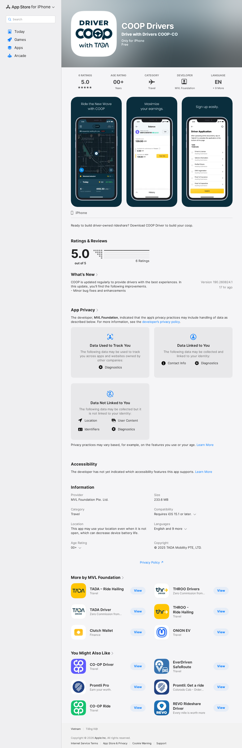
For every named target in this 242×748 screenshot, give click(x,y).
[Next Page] (237, 82)
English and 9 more (168, 528)
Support (161, 743)
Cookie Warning (141, 743)
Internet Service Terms (84, 743)
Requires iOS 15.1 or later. (173, 514)
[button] (30, 31)
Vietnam (76, 729)
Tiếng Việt (92, 729)
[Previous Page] (66, 82)
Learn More (205, 445)
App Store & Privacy (115, 743)
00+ (74, 547)
